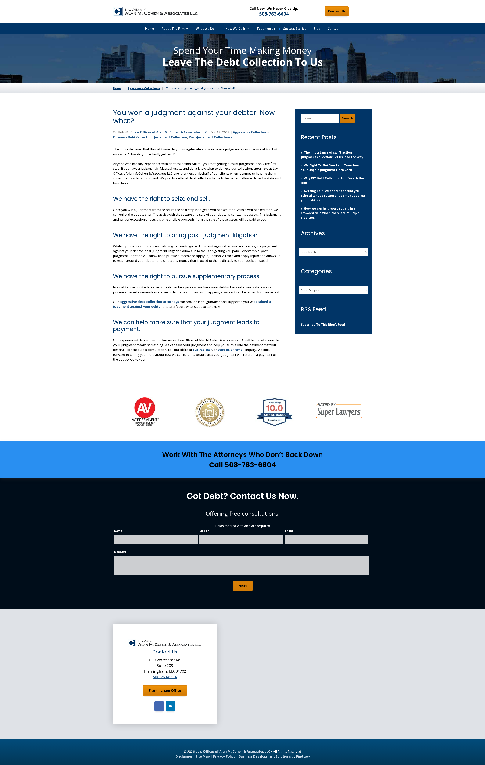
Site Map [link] (203, 756)
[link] (155, 11)
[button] (159, 706)
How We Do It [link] (235, 29)
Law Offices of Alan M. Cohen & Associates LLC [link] (169, 132)
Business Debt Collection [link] (133, 137)
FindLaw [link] (303, 756)
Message (120, 551)
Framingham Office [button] (165, 690)
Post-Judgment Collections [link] (210, 137)
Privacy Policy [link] (224, 756)
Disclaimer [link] (183, 756)
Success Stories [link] (294, 29)
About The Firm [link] (173, 29)
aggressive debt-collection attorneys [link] (149, 302)
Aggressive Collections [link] (251, 132)
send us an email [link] (231, 349)
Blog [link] (317, 29)
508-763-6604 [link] (274, 14)
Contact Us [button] (337, 11)
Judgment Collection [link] (170, 137)
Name (118, 530)
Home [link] (149, 29)
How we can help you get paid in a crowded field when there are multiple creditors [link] (330, 213)
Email (204, 530)
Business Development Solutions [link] (265, 756)
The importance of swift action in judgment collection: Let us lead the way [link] (332, 154)
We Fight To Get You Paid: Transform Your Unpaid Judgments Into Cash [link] (330, 167)
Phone (289, 530)
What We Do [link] (205, 29)
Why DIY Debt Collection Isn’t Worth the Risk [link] (332, 180)
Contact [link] (334, 29)
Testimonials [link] (266, 29)
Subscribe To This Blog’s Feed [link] (323, 324)
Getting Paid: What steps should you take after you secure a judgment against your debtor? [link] (333, 195)
